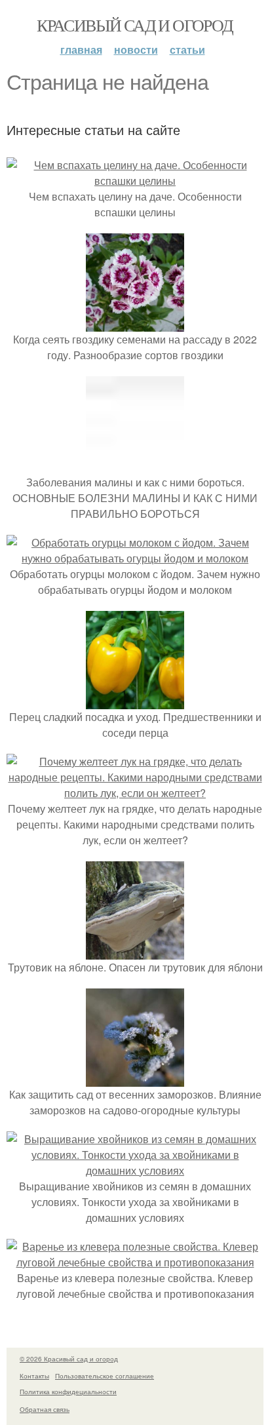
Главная (81, 49)
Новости (136, 49)
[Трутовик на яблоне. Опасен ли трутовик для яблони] (135, 951)
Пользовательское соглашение (104, 1375)
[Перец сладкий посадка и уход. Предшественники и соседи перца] (135, 701)
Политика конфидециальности (68, 1391)
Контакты (34, 1375)
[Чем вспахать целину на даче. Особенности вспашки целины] (135, 180)
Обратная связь (44, 1409)
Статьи (187, 49)
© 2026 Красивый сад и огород (69, 1358)
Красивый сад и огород (135, 25)
